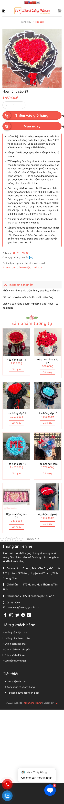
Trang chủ (25, 21)
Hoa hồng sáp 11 (16, 359)
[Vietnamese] (26, 2)
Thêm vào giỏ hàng (31, 115)
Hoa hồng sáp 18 (16, 463)
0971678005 (21, 253)
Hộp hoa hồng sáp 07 (47, 361)
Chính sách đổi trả (14, 655)
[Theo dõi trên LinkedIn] (29, 615)
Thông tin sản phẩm (21, 285)
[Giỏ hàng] (60, 10)
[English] (30, 2)
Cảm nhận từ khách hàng (21, 687)
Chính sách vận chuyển (17, 649)
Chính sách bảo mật (15, 643)
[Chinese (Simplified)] (34, 2)
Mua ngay (32, 126)
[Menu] (4, 11)
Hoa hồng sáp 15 (47, 413)
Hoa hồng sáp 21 (16, 413)
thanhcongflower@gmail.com (23, 267)
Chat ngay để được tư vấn (15, 257)
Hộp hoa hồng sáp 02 (16, 516)
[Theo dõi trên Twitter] (17, 615)
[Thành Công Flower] (32, 10)
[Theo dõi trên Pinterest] (23, 615)
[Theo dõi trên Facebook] (5, 615)
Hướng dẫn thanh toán (17, 638)
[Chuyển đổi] (5, 285)
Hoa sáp (39, 21)
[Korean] (38, 2)
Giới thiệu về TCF (16, 681)
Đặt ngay (16, 369)
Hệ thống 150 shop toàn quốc (23, 692)
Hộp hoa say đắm (48, 463)
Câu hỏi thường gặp (15, 660)
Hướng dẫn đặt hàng (16, 632)
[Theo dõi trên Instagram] (11, 615)
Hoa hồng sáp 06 (47, 514)
